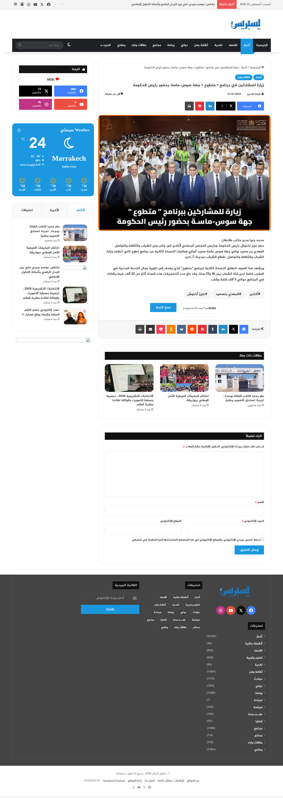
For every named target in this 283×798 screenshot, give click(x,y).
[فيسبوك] (243, 329)
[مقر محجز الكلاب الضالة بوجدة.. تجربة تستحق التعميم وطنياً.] (239, 378)
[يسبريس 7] (247, 24)
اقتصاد (233, 45)
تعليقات (27, 210)
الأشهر (80, 210)
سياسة (257, 707)
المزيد (107, 45)
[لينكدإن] (210, 106)
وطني (121, 45)
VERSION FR (92, 780)
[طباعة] (189, 106)
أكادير (254, 294)
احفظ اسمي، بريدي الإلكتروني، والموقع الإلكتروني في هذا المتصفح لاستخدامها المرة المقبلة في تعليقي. (196, 539)
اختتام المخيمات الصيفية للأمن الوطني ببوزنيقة (188, 398)
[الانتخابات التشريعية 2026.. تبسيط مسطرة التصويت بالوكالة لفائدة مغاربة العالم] (129, 378)
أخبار (247, 45)
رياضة (171, 45)
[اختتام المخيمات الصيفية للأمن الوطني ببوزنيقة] (184, 378)
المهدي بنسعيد (227, 294)
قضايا (259, 721)
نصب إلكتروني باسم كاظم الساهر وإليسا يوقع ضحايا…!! (40, 312)
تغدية (218, 45)
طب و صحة (255, 714)
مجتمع (157, 45)
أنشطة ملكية (253, 643)
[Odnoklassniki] (171, 329)
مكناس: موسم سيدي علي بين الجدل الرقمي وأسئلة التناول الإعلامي (173, 4)
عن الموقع (193, 780)
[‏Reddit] (191, 329)
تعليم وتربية (254, 657)
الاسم (259, 502)
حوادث (258, 679)
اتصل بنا (150, 780)
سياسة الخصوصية (114, 780)
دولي (184, 45)
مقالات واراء (139, 45)
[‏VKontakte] (181, 329)
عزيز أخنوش (196, 294)
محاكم (258, 735)
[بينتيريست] (199, 106)
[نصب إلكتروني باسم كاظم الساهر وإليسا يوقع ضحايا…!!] (75, 316)
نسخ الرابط (163, 307)
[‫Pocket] (160, 329)
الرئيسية (262, 45)
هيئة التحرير (254, 94)
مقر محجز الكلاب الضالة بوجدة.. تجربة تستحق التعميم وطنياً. (243, 398)
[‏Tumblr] (212, 329)
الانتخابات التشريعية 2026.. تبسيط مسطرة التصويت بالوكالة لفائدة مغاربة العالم (129, 400)
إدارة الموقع (135, 780)
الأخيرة (54, 210)
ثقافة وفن (201, 45)
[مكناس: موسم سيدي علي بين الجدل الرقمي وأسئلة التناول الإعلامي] (75, 273)
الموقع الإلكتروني (170, 521)
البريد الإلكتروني (253, 521)
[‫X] (233, 329)
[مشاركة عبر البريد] (150, 329)
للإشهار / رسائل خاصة (170, 780)
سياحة (258, 700)
